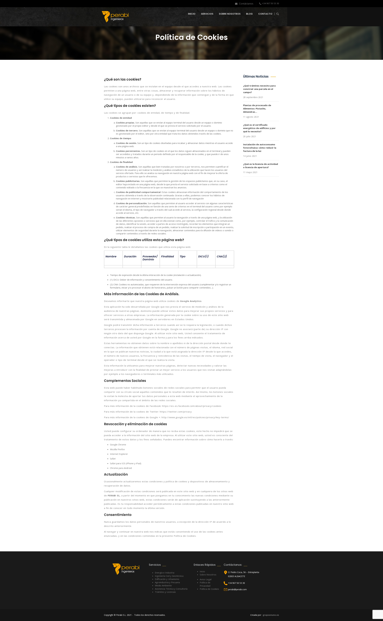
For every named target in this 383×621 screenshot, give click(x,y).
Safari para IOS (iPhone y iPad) (125, 463)
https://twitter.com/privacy (176, 411)
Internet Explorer (119, 453)
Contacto (265, 14)
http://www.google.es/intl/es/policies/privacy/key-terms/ (195, 417)
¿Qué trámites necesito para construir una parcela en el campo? (259, 89)
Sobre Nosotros (230, 14)
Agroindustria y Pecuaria (167, 582)
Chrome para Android (121, 467)
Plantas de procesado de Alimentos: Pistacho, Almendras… (257, 108)
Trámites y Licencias (165, 591)
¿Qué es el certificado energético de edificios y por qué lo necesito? (259, 128)
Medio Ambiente (163, 585)
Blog (249, 14)
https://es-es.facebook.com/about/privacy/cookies (191, 405)
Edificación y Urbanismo (167, 579)
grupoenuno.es (271, 615)
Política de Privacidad (205, 584)
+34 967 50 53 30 (270, 3)
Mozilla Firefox (117, 449)
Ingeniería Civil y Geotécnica (169, 575)
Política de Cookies (209, 588)
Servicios (207, 14)
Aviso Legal (205, 579)
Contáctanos (242, 3)
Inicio (191, 14)
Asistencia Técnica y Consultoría (171, 588)
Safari (113, 458)
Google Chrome (118, 444)
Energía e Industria (164, 572)
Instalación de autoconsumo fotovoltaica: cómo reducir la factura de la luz (259, 147)
